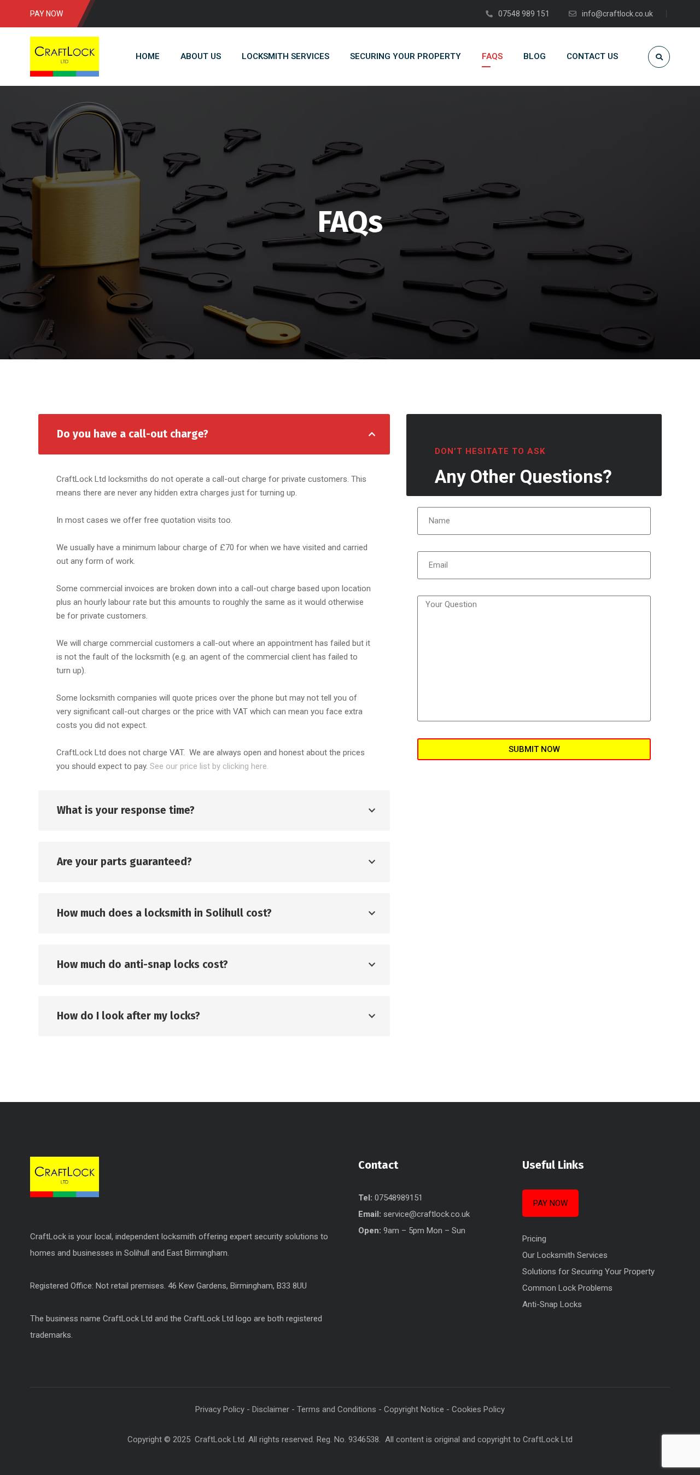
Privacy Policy (219, 1409)
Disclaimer (270, 1409)
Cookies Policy (478, 1409)
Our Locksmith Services (565, 1255)
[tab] (214, 434)
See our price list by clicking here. (209, 766)
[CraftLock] (64, 57)
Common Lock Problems (567, 1288)
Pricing (534, 1239)
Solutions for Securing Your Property (588, 1271)
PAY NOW (550, 1203)
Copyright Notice (414, 1409)
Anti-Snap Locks (552, 1304)
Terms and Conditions (336, 1409)
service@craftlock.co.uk (426, 1214)
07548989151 (399, 1198)
